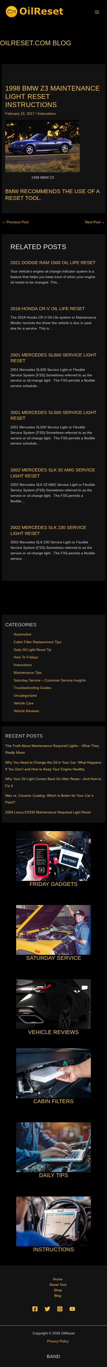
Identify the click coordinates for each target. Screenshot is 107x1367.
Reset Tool (58, 1285)
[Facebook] (35, 1309)
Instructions (47, 113)
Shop (58, 1290)
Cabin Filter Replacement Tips (37, 642)
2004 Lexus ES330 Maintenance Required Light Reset (48, 812)
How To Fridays (26, 657)
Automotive (22, 634)
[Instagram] (60, 1309)
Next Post (95, 222)
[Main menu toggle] (97, 12)
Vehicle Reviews (26, 711)
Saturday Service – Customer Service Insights (50, 680)
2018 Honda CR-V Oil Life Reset (47, 308)
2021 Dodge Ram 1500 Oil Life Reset (53, 262)
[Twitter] (47, 1309)
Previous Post (15, 222)
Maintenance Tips (28, 673)
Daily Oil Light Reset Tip (32, 650)
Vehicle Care (24, 703)
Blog (57, 1296)
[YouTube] (72, 1309)
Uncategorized (25, 695)
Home (57, 1279)
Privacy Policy (58, 1341)
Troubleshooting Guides (32, 688)
